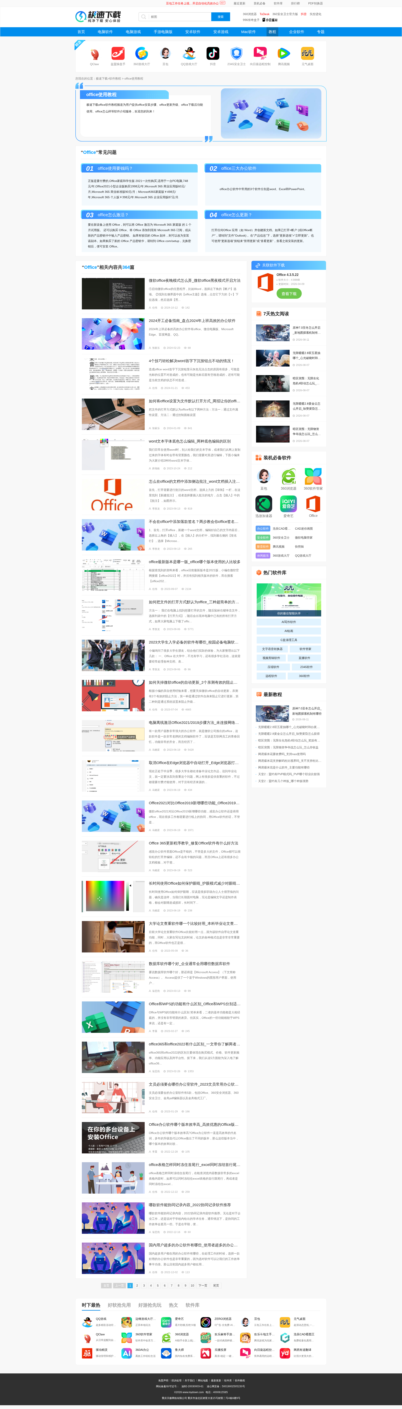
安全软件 (263, 537)
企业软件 (296, 32)
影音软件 (263, 546)
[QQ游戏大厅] (189, 53)
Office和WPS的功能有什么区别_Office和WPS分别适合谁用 (195, 1004)
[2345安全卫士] (236, 53)
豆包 (165, 64)
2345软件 (306, 667)
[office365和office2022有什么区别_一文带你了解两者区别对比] (113, 1057)
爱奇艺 (288, 516)
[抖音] (212, 53)
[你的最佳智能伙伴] (289, 599)
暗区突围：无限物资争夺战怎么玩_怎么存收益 (307, 431)
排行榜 (295, 3)
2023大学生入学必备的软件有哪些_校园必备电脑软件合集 (195, 642)
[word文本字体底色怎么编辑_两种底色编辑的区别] (113, 454)
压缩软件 (273, 667)
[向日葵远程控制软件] (245, 1353)
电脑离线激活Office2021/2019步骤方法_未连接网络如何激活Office (195, 723)
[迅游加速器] (263, 504)
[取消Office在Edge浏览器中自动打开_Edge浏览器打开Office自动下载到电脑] (113, 776)
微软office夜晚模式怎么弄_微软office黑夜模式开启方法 (195, 280)
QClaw (94, 64)
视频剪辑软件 (271, 658)
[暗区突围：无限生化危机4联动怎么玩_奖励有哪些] (273, 383)
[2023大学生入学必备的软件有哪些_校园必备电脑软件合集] (113, 655)
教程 (272, 32)
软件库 (278, 3)
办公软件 (263, 528)
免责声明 (163, 1380)
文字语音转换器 (272, 649)
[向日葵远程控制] (260, 53)
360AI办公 (142, 1349)
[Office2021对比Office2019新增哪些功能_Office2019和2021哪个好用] (113, 816)
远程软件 (271, 676)
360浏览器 (250, 14)
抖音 (304, 14)
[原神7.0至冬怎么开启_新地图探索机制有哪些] (273, 332)
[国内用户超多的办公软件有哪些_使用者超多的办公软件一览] (113, 1258)
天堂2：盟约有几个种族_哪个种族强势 (283, 781)
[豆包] (165, 53)
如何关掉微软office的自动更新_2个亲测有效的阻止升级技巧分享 (195, 682)
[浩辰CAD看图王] (285, 1338)
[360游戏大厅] (141, 53)
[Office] (313, 504)
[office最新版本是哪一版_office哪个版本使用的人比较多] (113, 575)
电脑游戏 (133, 32)
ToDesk (264, 14)
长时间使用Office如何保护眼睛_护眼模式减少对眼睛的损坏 (195, 883)
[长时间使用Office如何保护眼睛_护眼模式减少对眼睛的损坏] (113, 896)
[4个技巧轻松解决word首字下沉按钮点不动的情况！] (113, 374)
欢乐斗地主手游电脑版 (267, 1334)
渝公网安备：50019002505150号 (226, 1386)
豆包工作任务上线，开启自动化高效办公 (192, 3)
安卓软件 (192, 32)
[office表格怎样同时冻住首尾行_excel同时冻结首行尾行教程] (113, 1178)
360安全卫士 (281, 537)
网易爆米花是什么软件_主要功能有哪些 (284, 767)
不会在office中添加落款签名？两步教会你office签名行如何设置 (195, 522)
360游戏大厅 (141, 64)
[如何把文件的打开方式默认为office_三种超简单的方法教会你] (113, 615)
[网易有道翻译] (285, 1353)
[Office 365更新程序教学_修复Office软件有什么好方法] (113, 856)
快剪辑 (299, 546)
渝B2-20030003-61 (193, 1386)
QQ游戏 (101, 1318)
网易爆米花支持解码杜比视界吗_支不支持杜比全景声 (292, 760)
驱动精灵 (102, 1349)
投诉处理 (176, 1380)
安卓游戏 (220, 32)
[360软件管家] (313, 477)
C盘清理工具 (289, 640)
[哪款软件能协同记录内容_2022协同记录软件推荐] (113, 1218)
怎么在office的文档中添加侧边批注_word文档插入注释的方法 (195, 481)
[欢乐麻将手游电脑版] (206, 1338)
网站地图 (203, 1380)
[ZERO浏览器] (206, 1322)
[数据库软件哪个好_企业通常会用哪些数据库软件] (113, 977)
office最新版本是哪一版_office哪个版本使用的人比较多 (195, 562)
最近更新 (239, 3)
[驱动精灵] (87, 1353)
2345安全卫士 (236, 64)
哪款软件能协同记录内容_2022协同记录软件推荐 (190, 1205)
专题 (321, 32)
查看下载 (289, 295)
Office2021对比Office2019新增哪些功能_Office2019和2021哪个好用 (195, 803)
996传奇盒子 (251, 20)
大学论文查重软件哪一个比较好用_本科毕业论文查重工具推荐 (195, 923)
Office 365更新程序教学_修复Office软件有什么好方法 (193, 843)
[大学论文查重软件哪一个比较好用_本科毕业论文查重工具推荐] (113, 936)
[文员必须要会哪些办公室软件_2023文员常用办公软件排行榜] (113, 1097)
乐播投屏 (220, 1349)
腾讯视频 (284, 64)
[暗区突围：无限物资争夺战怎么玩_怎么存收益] (273, 434)
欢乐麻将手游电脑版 (227, 1334)
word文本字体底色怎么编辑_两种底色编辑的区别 (190, 441)
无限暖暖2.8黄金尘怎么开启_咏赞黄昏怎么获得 (307, 406)
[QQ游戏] (87, 1322)
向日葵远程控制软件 (267, 1349)
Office (313, 515)
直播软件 (304, 658)
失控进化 (315, 14)
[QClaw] (94, 53)
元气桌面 (307, 64)
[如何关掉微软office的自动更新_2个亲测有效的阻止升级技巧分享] (113, 695)
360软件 (304, 676)
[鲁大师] (166, 1353)
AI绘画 (289, 631)
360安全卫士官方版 (285, 14)
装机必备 (259, 3)
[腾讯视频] (283, 53)
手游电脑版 (163, 32)
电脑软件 (105, 32)
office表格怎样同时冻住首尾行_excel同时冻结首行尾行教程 (195, 1165)
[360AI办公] (126, 1353)
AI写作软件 (289, 622)
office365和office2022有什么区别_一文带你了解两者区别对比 (195, 1044)
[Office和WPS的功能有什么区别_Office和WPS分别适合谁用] (113, 1017)
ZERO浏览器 (223, 1318)
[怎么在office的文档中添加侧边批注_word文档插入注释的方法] (113, 494)
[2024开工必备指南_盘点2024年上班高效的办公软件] (113, 334)
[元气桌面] (307, 53)
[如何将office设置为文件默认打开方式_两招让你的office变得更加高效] (113, 414)
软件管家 (305, 649)
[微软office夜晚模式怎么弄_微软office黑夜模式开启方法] (113, 293)
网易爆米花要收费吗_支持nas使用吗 (282, 754)
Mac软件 (248, 32)
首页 (81, 32)
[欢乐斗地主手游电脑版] (245, 1338)
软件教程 (115, 78)
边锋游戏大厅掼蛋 (147, 1318)
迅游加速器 (263, 516)
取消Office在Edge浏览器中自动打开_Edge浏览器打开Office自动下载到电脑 (195, 763)
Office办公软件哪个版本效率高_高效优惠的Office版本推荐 (195, 1124)
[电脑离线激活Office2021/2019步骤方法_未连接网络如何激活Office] (113, 735)
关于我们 (190, 1380)
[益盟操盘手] (118, 53)
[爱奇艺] (288, 504)
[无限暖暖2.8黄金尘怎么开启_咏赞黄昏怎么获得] (273, 408)
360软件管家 (313, 488)
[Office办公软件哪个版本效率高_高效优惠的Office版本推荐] (113, 1137)
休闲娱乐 (263, 555)
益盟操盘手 (118, 64)
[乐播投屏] (206, 1353)
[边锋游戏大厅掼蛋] (126, 1322)
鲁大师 (179, 1349)
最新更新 (216, 1380)
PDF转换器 (315, 3)
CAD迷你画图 (304, 528)
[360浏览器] (288, 477)
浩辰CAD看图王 (283, 528)
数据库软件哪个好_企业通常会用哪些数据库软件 (189, 964)
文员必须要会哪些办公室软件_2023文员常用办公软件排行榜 (195, 1084)
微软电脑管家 (304, 537)
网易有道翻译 (302, 1349)
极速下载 (102, 78)
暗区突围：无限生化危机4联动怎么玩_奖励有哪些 (306, 381)
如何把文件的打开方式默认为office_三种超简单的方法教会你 (195, 602)
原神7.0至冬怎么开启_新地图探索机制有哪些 (307, 330)
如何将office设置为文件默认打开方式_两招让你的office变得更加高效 (195, 401)
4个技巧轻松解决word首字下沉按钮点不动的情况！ (191, 361)
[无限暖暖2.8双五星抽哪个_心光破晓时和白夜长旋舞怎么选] (273, 358)
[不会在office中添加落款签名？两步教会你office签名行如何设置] (113, 535)
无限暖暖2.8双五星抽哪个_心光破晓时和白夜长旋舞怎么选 (307, 355)
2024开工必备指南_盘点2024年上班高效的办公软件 (192, 321)
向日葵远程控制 (260, 64)
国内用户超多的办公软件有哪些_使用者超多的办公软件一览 (195, 1245)
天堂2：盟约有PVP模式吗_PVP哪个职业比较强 (289, 774)
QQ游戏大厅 (189, 64)
